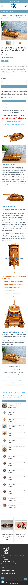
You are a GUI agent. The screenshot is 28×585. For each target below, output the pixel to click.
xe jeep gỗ (5, 94)
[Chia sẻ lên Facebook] (6, 97)
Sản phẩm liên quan (7, 515)
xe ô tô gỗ (13, 94)
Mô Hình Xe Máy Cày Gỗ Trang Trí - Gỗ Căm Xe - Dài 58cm (7, 536)
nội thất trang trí (18, 91)
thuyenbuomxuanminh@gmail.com (10, 563)
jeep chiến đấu (7, 91)
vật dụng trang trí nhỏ (12, 93)
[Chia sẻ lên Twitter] (7, 97)
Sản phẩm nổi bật (8, 401)
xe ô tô (9, 94)
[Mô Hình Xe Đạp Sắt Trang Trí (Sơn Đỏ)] (21, 525)
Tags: (2, 91)
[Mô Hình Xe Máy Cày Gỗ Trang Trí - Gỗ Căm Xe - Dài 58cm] (7, 525)
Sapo (17, 583)
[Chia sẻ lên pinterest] (9, 97)
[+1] (11, 97)
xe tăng (17, 94)
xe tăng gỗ (21, 94)
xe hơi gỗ (24, 93)
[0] (25, 6)
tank (23, 91)
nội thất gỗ (12, 91)
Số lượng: (3, 78)
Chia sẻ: (3, 97)
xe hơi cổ (19, 93)
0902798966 (16, 1)
